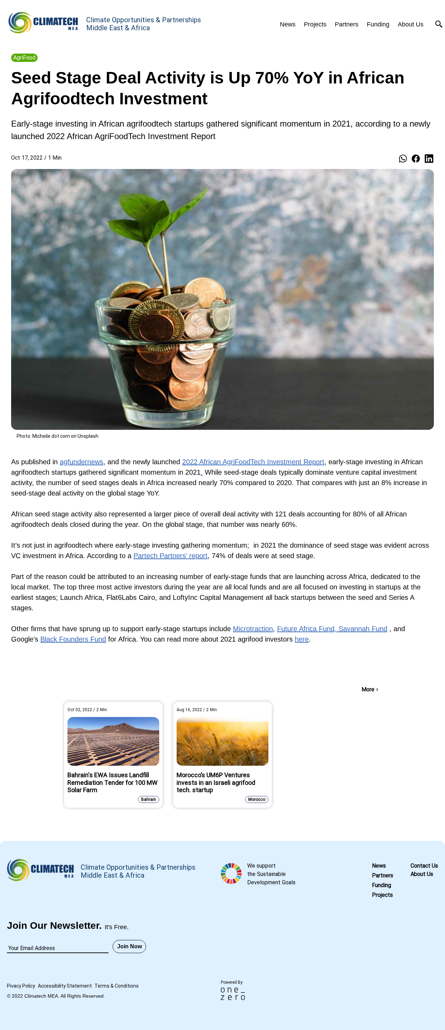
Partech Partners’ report (171, 556)
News (379, 865)
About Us (422, 874)
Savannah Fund (363, 629)
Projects (382, 895)
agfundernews (81, 462)
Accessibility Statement (65, 986)
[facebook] (416, 158)
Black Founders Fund (73, 639)
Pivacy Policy (21, 986)
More (368, 689)
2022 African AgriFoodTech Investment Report (253, 462)
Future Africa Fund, (308, 629)
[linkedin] (429, 158)
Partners (382, 875)
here (302, 639)
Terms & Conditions (117, 986)
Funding (381, 885)
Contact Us (424, 865)
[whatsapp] (402, 158)
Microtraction (253, 629)
